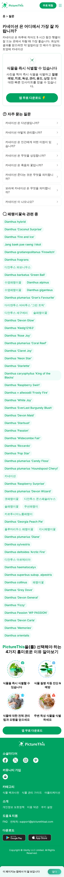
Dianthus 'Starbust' (17, 423)
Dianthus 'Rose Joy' (18, 335)
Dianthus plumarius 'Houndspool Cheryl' (31, 468)
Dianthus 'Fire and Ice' (19, 237)
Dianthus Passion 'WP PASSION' (26, 612)
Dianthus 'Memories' (18, 628)
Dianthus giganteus (40, 290)
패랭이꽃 (38, 582)
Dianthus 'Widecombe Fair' (22, 438)
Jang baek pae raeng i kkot (23, 244)
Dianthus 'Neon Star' (18, 358)
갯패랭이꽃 (12, 499)
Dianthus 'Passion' (17, 430)
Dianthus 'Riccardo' (17, 445)
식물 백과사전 (11, 792)
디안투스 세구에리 (16, 312)
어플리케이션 (52, 792)
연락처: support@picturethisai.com (31, 821)
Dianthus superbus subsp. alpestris (28, 574)
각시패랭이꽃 (47, 529)
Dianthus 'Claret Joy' (18, 350)
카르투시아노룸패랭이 (18, 514)
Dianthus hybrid (15, 221)
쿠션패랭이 (31, 506)
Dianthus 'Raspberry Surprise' (25, 483)
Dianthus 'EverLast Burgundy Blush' (28, 407)
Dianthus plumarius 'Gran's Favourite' (29, 297)
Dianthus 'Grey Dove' (19, 590)
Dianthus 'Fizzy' (15, 605)
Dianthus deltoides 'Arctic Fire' (25, 552)
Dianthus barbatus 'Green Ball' (25, 274)
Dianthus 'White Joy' (18, 400)
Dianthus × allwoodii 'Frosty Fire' (26, 392)
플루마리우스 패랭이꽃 (19, 529)
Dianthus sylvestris (17, 544)
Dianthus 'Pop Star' (17, 453)
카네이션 (10, 476)
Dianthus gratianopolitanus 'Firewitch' (30, 252)
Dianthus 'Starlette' (17, 366)
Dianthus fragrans (17, 259)
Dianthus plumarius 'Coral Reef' (25, 343)
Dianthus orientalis (17, 635)
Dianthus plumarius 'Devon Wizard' (28, 491)
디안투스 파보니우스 (18, 267)
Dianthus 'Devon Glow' (19, 320)
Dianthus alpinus (38, 282)
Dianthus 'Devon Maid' (19, 415)
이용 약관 (32, 807)
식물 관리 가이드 (32, 792)
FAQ (5, 821)
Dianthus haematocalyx (20, 567)
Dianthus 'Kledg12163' (19, 328)
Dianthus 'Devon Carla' (20, 620)
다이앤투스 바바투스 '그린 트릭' (25, 305)
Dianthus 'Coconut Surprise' (23, 229)
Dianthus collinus (16, 582)
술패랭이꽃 (40, 312)
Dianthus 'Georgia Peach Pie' (24, 521)
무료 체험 (48, 5)
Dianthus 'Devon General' (21, 597)
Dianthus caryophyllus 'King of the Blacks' (27, 375)
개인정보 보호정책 (13, 807)
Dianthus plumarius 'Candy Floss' (27, 461)
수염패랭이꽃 (13, 282)
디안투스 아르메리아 (18, 559)
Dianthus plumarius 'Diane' (22, 536)
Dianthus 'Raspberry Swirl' (22, 385)
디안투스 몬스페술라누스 (40, 499)
